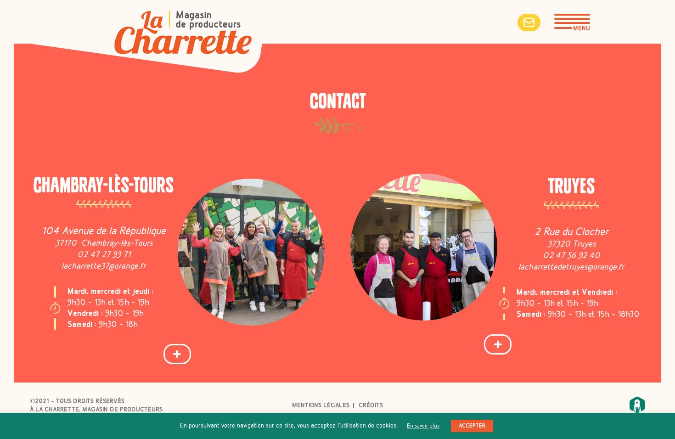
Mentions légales (320, 405)
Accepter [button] (472, 426)
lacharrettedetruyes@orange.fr (571, 267)
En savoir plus (423, 426)
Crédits (371, 405)
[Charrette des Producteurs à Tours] (182, 34)
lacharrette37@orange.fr (104, 266)
